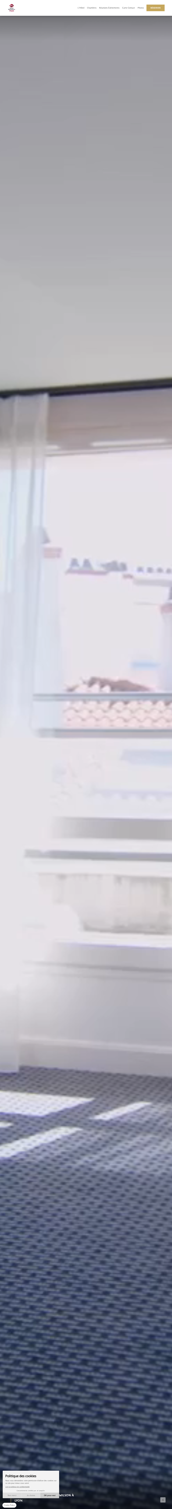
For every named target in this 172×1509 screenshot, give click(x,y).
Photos (141, 8)
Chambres (91, 8)
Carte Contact (128, 8)
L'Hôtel (81, 8)
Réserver (155, 8)
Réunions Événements (109, 8)
